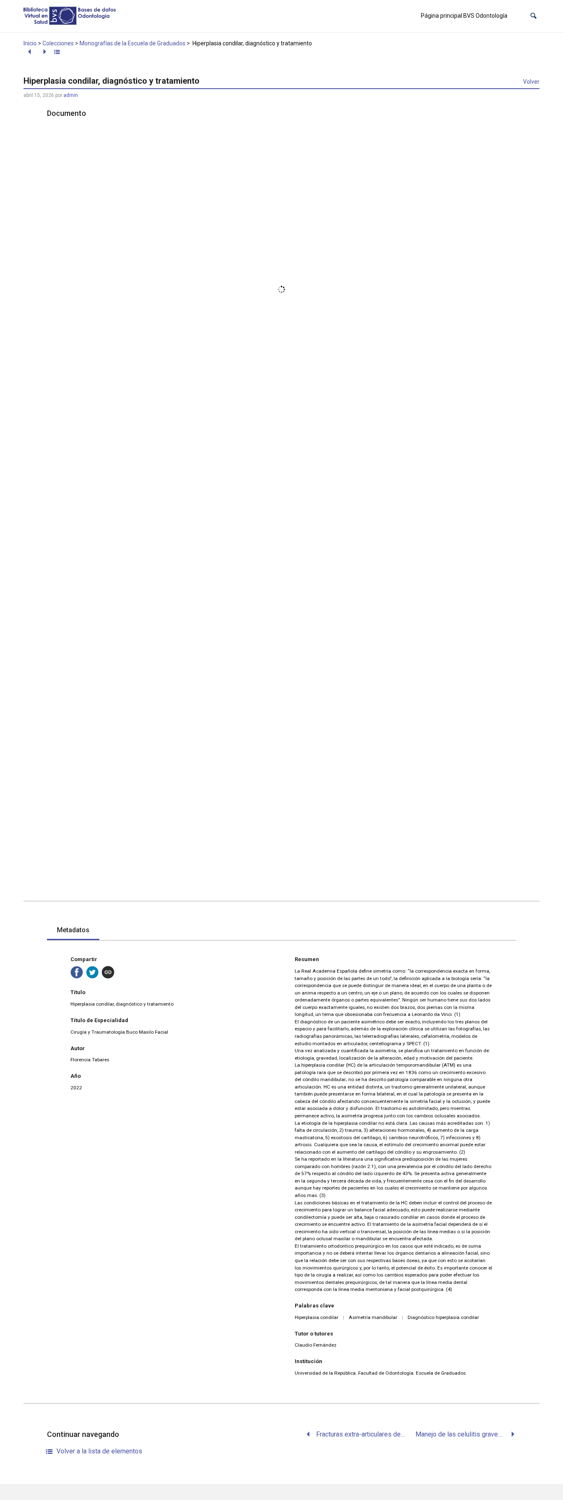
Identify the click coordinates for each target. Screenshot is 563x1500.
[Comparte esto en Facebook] (76, 972)
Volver (531, 81)
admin (70, 95)
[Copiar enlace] (108, 972)
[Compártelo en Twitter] (92, 972)
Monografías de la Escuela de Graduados (132, 43)
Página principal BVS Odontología (464, 15)
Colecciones (58, 43)
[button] (534, 16)
